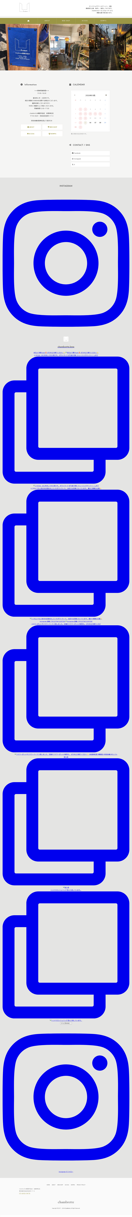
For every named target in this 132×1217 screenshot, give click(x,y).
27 (95, 123)
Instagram (77, 159)
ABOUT (47, 21)
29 (105, 123)
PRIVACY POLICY (81, 1185)
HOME (48, 1185)
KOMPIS (103, 21)
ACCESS (85, 21)
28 (100, 123)
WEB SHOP (66, 21)
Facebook (77, 153)
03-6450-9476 (24, 1193)
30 (76, 127)
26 (90, 123)
